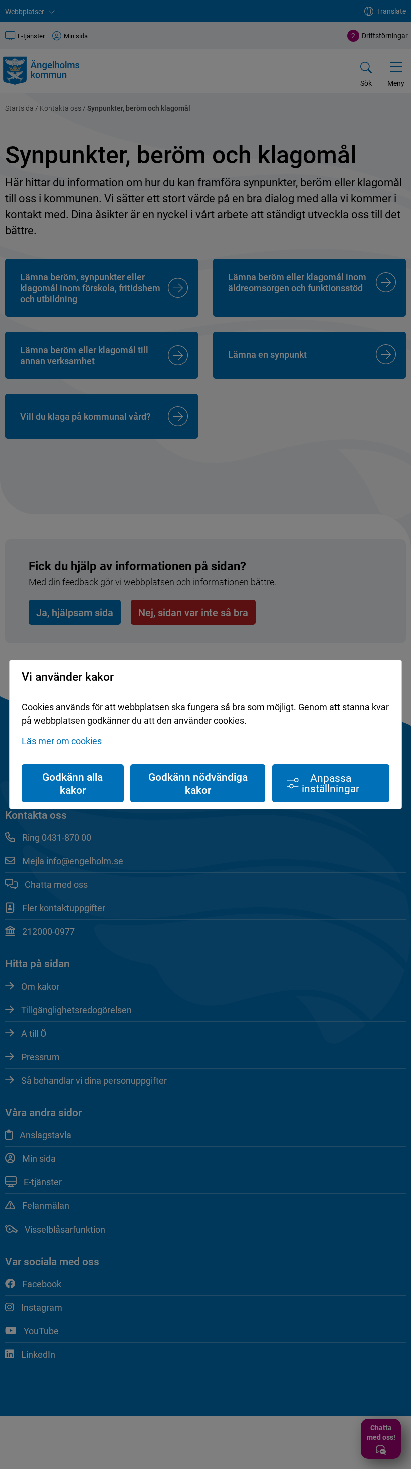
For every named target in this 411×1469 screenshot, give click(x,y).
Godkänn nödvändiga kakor (198, 783)
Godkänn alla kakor (72, 783)
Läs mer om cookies (62, 740)
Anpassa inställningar (330, 783)
